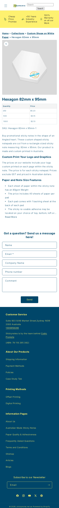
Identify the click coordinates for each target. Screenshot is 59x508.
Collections (17, 33)
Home (5, 33)
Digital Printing (13, 403)
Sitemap (10, 454)
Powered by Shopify (41, 507)
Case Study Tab (14, 379)
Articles (9, 460)
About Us (10, 421)
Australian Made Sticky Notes (21, 428)
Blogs (8, 467)
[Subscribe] (49, 485)
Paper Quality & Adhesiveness (21, 434)
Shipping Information (16, 359)
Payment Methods (15, 366)
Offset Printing (13, 397)
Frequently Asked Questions (20, 441)
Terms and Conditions (17, 447)
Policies (9, 372)
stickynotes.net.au (24, 507)
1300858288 (12, 328)
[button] (6, 6)
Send (30, 299)
